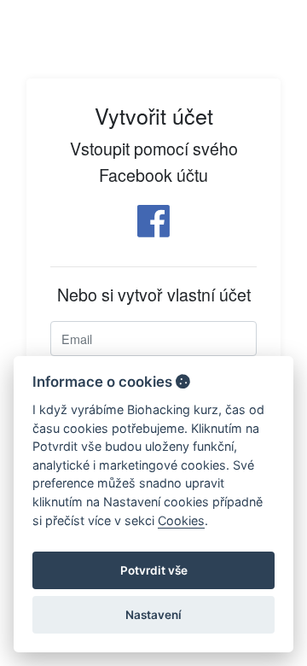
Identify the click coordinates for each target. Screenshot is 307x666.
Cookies (181, 520)
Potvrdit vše (154, 570)
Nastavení (153, 615)
